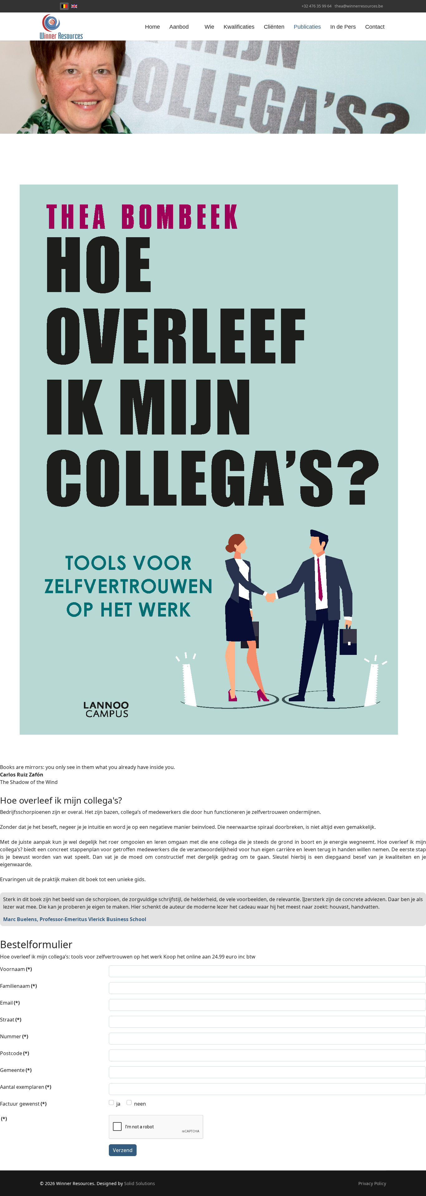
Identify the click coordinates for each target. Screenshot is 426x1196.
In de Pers (343, 27)
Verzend (123, 1150)
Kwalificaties (239, 27)
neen (140, 1103)
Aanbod (179, 27)
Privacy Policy (372, 1183)
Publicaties (307, 27)
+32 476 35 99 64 (317, 6)
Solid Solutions (139, 1183)
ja (118, 1103)
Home (152, 27)
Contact (375, 27)
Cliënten (274, 27)
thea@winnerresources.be (359, 6)
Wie (209, 27)
